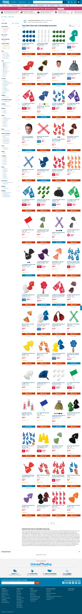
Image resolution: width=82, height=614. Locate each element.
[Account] (75, 2)
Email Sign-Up (4, 599)
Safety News (48, 594)
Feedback (81, 308)
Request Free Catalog (5, 594)
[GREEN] (59, 230)
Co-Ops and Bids (4, 591)
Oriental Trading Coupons (6, 597)
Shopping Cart (19, 599)
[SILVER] (43, 104)
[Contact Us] (71, 2)
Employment (32, 593)
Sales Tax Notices (20, 602)
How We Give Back (33, 591)
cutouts (28, 534)
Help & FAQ (18, 591)
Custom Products (71, 590)
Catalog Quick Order (5, 590)
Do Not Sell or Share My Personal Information (54, 596)
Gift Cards (3, 596)
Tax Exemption (19, 604)
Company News (32, 600)
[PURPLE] (61, 413)
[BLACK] (44, 104)
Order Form (18, 594)
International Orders (20, 600)
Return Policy (19, 596)
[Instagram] (79, 583)
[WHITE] (41, 104)
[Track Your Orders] (68, 2)
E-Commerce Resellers (50, 597)
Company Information (34, 590)
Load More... (4, 75)
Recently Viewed (6, 552)
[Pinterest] (70, 583)
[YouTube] (76, 583)
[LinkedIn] (66, 583)
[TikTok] (73, 583)
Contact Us (18, 590)
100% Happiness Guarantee (34, 597)
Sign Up (37, 582)
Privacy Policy (48, 590)
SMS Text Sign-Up (5, 600)
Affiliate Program (33, 594)
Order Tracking (19, 593)
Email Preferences (20, 607)
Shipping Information (20, 597)
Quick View (29, 56)
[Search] (64, 2)
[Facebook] (63, 583)
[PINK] (40, 104)
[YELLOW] (46, 104)
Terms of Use (48, 591)
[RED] (59, 137)
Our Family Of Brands (33, 599)
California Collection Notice (51, 593)
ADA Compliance (19, 605)
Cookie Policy (48, 599)
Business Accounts (5, 593)
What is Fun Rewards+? (5, 602)
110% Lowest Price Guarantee (35, 596)
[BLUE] (58, 137)
